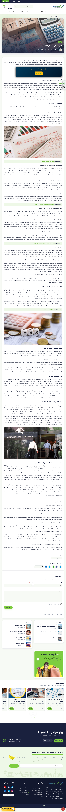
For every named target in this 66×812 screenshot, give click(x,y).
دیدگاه (60, 589)
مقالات (56, 16)
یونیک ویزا (62, 11)
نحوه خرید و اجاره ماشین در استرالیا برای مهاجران (43, 243)
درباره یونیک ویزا (47, 740)
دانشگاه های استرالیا (23, 788)
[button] (34, 717)
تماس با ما (13, 1)
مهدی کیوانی (56, 49)
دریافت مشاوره (58, 740)
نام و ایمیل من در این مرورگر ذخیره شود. (52, 604)
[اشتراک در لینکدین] (46, 566)
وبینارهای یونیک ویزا (23, 790)
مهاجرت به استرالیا (53, 11)
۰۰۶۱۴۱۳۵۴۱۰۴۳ (11, 741)
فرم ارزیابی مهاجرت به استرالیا (32, 11)
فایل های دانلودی (38, 792)
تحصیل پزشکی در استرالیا (48, 309)
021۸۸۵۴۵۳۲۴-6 (11, 739)
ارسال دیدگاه (8, 607)
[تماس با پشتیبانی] (63, 809)
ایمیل (30, 582)
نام (61, 582)
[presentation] (34, 713)
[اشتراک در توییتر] (49, 566)
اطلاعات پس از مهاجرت (56, 558)
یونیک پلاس (21, 11)
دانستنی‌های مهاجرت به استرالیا (9, 11)
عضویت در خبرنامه (14, 765)
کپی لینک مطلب (38, 567)
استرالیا (60, 83)
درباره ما (18, 1)
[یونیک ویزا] (58, 7)
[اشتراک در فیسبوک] (56, 566)
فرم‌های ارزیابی (6, 1)
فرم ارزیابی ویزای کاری (37, 788)
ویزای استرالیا (44, 11)
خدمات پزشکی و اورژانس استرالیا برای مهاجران (44, 204)
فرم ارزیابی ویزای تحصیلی (37, 790)
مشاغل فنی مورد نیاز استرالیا (48, 161)
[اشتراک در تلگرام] (60, 566)
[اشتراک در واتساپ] (53, 566)
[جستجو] (15, 7)
